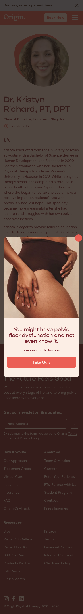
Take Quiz (42, 362)
